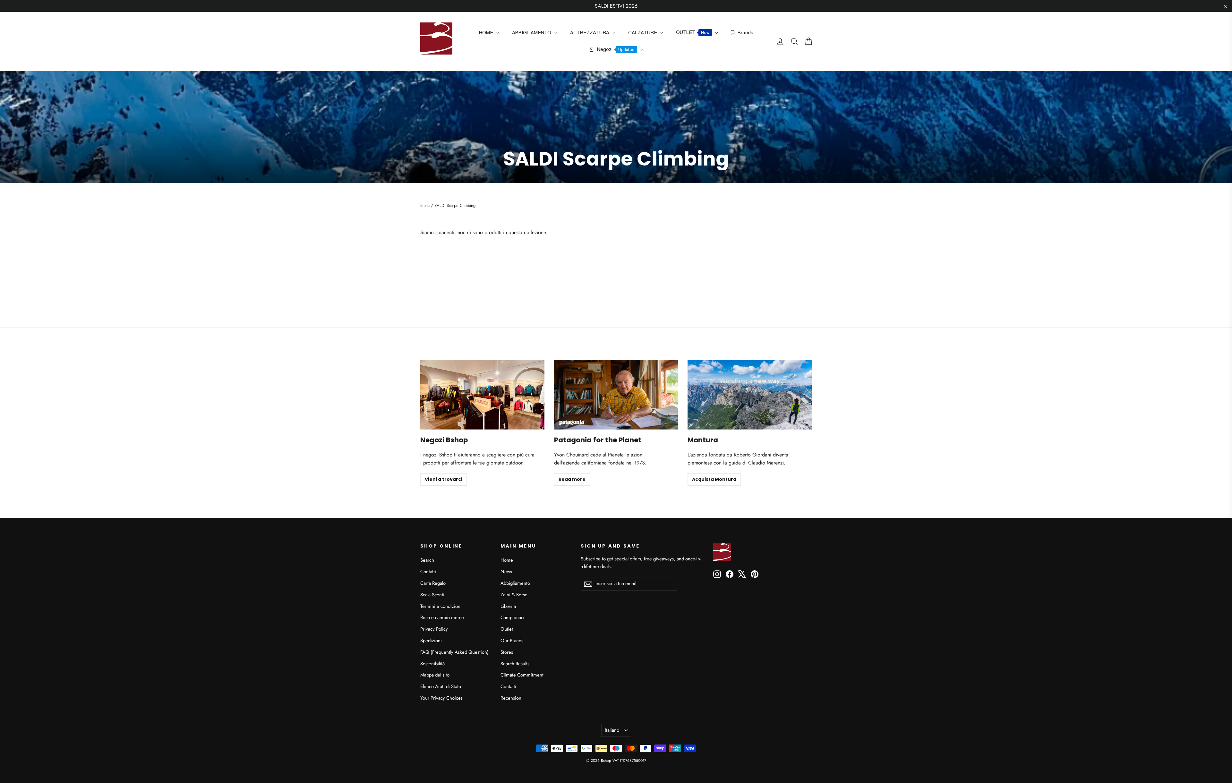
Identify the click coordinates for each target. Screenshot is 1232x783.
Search (427, 560)
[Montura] (750, 395)
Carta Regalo (433, 583)
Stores (507, 652)
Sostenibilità (432, 663)
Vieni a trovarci (443, 479)
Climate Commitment (522, 674)
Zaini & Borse (514, 594)
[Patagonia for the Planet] (616, 395)
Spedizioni (431, 640)
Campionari (512, 617)
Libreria (508, 606)
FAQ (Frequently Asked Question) (454, 652)
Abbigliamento (515, 583)
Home (507, 560)
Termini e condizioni (441, 606)
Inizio (425, 205)
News (506, 571)
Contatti (428, 571)
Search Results (515, 663)
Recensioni (512, 698)
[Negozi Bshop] (482, 395)
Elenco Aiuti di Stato (440, 686)
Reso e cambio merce (442, 617)
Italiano (612, 730)
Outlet (507, 629)
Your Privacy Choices (441, 698)
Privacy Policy (434, 629)
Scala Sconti (432, 594)
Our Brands (512, 640)
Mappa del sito (434, 674)
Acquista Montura (714, 479)
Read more (572, 479)
